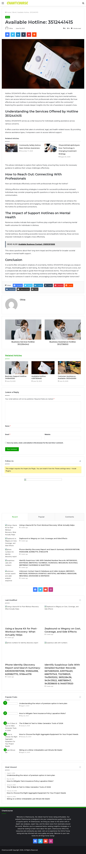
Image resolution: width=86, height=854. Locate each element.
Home (8, 12)
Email (7, 434)
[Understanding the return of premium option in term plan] (11, 706)
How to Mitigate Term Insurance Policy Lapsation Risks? (42, 713)
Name (8, 426)
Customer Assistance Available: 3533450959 (67, 377)
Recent (15, 517)
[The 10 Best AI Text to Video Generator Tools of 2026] (11, 727)
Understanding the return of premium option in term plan (43, 703)
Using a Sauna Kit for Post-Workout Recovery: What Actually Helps (47, 525)
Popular (41, 517)
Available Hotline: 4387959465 (38, 377)
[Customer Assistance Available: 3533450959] (69, 367)
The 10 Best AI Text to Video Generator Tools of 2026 (41, 723)
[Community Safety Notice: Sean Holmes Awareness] (11, 148)
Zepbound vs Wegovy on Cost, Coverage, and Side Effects (43, 538)
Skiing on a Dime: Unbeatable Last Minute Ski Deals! (40, 750)
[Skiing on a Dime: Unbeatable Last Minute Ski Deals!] (11, 753)
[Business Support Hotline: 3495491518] (16, 367)
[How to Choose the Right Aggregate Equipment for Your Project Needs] (11, 740)
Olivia (22, 300)
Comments (69, 517)
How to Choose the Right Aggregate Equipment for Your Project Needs (48, 734)
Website (47, 434)
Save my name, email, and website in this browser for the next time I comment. (35, 443)
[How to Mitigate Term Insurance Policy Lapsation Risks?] (11, 716)
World (14, 12)
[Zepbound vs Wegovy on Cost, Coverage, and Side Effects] (11, 542)
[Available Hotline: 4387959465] (42, 367)
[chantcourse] (17, 3)
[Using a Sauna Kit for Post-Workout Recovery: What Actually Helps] (11, 530)
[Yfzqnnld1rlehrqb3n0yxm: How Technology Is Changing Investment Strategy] (51, 148)
